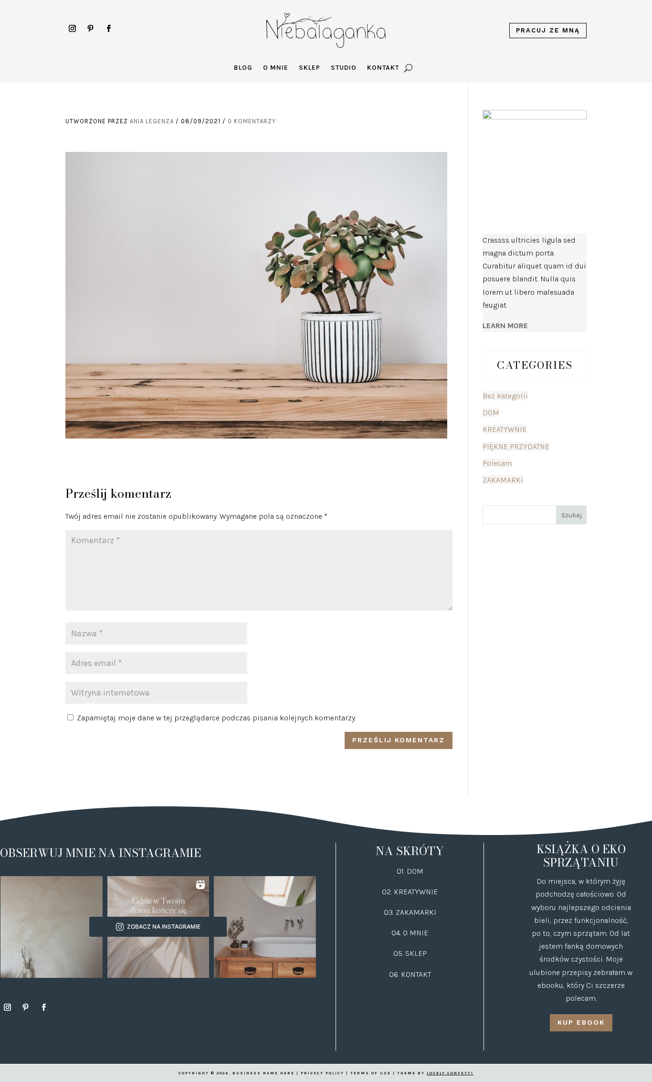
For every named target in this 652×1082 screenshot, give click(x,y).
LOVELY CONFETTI (450, 1073)
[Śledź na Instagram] (72, 28)
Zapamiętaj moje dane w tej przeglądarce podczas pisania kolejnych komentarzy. (216, 717)
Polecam (497, 463)
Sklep (309, 68)
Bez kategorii (505, 395)
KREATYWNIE (504, 429)
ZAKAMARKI (503, 479)
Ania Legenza (152, 121)
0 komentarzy (252, 121)
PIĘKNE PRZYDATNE (516, 446)
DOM (491, 412)
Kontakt (383, 68)
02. (388, 891)
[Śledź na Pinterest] (91, 28)
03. (390, 912)
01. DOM (410, 871)
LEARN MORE (505, 325)
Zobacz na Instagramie (163, 926)
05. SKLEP (410, 953)
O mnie (275, 68)
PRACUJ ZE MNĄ (548, 30)
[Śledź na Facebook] (109, 28)
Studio (344, 68)
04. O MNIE (409, 932)
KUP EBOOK (581, 1022)
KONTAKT (416, 974)
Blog (243, 68)
